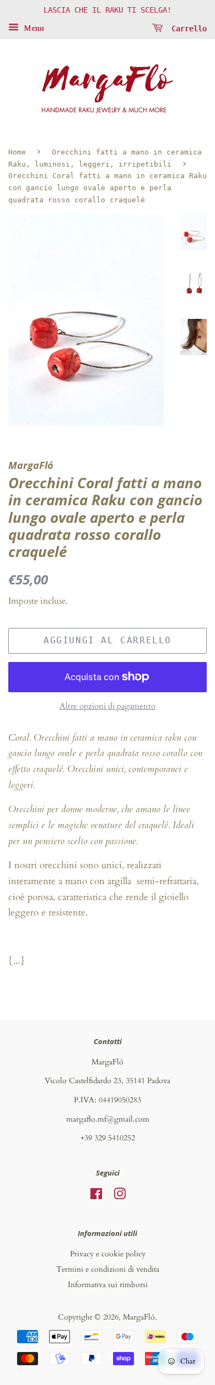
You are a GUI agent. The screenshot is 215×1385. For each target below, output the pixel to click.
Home (17, 152)
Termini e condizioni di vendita (107, 1269)
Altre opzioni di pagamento (107, 705)
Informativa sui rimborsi (108, 1284)
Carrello (187, 28)
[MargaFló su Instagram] (120, 1196)
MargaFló (139, 1317)
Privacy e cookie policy (108, 1254)
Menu (33, 28)
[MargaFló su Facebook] (96, 1196)
